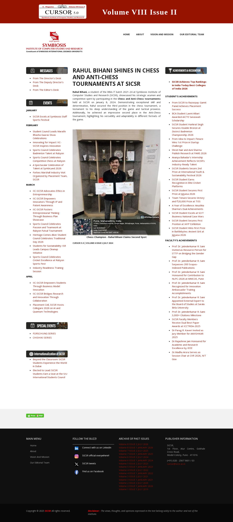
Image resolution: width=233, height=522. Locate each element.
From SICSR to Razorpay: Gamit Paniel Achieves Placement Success (189, 106)
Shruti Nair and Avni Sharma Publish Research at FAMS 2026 (189, 151)
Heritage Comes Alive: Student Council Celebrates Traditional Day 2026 (49, 238)
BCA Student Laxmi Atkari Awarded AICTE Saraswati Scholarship (186, 117)
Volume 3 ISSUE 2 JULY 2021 (133, 476)
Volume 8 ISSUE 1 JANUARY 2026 (136, 447)
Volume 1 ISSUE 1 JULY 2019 (133, 489)
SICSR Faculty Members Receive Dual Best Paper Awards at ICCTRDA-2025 (186, 323)
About (140, 34)
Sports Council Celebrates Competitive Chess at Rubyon (49, 159)
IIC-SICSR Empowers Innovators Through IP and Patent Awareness (47, 202)
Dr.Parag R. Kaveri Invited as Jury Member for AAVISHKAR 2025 (187, 334)
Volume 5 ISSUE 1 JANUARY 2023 (136, 466)
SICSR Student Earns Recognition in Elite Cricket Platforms (186, 183)
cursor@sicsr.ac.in (176, 463)
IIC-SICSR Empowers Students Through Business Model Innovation (49, 286)
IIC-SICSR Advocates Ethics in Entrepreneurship (49, 192)
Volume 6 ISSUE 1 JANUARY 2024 (136, 460)
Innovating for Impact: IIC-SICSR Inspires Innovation (47, 144)
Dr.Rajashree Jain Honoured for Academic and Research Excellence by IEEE (189, 345)
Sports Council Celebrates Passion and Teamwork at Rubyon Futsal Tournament (47, 227)
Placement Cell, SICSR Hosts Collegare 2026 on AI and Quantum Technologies (48, 308)
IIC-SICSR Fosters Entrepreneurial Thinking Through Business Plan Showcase (46, 214)
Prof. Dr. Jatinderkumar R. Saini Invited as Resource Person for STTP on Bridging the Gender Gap (189, 251)
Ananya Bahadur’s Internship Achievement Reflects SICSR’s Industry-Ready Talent (188, 161)
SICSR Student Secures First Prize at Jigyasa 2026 (187, 192)
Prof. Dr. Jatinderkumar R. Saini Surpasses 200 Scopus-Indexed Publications (188, 264)
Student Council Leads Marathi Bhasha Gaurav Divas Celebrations (49, 135)
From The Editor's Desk (46, 89)
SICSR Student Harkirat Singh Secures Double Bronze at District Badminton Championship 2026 (187, 129)
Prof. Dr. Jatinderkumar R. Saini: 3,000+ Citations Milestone (188, 313)
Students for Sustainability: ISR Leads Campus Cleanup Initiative (49, 249)
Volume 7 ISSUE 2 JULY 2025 (133, 450)
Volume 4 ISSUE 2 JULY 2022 (133, 470)
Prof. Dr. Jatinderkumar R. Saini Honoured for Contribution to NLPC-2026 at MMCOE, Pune (188, 275)
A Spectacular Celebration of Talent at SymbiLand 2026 (48, 166)
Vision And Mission (161, 34)
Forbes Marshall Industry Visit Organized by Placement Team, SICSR (50, 176)
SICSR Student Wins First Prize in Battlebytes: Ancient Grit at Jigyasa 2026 (188, 231)
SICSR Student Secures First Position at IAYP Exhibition (187, 222)
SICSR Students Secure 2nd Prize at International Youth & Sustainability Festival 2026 (188, 172)
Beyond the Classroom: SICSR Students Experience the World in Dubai (50, 363)
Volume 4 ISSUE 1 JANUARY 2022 (136, 473)
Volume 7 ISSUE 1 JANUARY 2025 (136, 453)
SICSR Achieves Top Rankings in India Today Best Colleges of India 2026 (189, 85)
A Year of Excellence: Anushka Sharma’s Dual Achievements (188, 207)
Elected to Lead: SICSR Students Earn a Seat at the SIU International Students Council (50, 374)
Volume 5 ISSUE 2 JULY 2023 (133, 463)
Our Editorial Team (192, 34)
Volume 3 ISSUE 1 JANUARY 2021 (136, 479)
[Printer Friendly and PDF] (116, 415)
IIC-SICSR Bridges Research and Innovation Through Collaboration (48, 297)
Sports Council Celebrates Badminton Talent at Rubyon (48, 151)
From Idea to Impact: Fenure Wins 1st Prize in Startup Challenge (187, 142)
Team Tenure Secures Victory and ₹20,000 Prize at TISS (188, 199)
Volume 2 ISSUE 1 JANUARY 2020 (136, 486)
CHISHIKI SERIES (42, 337)
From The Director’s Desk (47, 78)
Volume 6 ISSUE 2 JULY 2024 (133, 457)
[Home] (54, 41)
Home (126, 34)
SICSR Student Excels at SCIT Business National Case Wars (188, 214)
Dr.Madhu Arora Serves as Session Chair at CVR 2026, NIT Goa (189, 356)
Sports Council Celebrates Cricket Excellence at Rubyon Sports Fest (48, 260)
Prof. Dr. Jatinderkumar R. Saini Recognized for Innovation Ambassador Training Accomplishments (188, 288)
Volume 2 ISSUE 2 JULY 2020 (133, 482)
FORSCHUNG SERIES (44, 333)
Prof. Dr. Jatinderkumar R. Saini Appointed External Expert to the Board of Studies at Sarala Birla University (188, 302)
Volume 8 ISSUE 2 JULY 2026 (133, 444)
